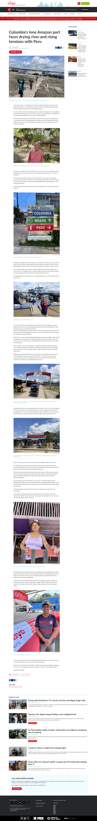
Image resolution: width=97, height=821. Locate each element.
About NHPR (57, 13)
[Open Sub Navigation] (16, 13)
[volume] (13, 9)
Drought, (16, 112)
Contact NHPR (39, 800)
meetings (51, 496)
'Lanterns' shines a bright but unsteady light (47, 747)
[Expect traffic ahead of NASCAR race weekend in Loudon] (72, 74)
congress (22, 337)
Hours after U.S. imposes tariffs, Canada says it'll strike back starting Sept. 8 (57, 763)
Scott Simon (30, 716)
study (15, 115)
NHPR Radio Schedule (40, 803)
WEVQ (54, 812)
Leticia (49, 408)
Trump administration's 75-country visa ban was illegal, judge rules (57, 700)
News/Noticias (12, 13)
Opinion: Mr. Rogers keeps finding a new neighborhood (52, 714)
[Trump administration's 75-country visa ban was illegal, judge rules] (18, 704)
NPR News (15, 674)
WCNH (54, 805)
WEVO (54, 811)
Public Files (55, 803)
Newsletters (22, 13)
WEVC (54, 806)
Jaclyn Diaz (30, 734)
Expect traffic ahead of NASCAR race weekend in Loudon (82, 75)
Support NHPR (16, 788)
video (15, 347)
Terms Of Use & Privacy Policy (59, 800)
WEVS (54, 813)
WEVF (54, 807)
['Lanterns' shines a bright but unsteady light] (18, 752)
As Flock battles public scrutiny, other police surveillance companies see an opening (57, 731)
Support (86, 3)
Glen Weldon (30, 750)
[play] (9, 9)
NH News (79, 30)
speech (22, 341)
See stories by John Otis (15, 687)
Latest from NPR (26, 674)
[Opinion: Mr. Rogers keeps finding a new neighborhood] (18, 718)
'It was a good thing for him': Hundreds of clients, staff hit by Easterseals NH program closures (82, 48)
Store (79, 13)
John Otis (16, 47)
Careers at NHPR (39, 806)
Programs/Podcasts (34, 13)
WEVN (54, 810)
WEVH (54, 808)
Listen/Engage (47, 13)
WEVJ (54, 809)
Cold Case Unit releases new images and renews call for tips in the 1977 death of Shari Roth (82, 35)
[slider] (15, 9)
